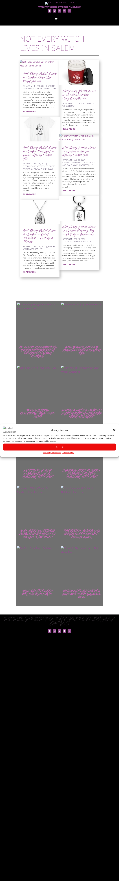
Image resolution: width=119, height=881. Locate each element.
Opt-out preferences (52, 452)
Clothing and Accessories (35, 166)
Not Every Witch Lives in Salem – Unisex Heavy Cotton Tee (79, 151)
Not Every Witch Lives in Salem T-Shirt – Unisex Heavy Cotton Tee (39, 153)
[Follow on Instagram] (54, 11)
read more (29, 111)
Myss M (29, 86)
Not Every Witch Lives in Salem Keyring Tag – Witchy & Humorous (79, 230)
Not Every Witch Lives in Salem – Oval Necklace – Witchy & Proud (39, 236)
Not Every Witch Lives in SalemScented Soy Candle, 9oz (79, 95)
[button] (114, 430)
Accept (59, 447)
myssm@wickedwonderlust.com (60, 7)
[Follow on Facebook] (49, 11)
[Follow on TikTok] (59, 11)
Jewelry (51, 246)
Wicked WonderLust (46, 88)
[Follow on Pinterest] (69, 11)
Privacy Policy (68, 452)
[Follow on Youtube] (64, 11)
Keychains (67, 241)
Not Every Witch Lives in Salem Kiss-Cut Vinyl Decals (39, 77)
